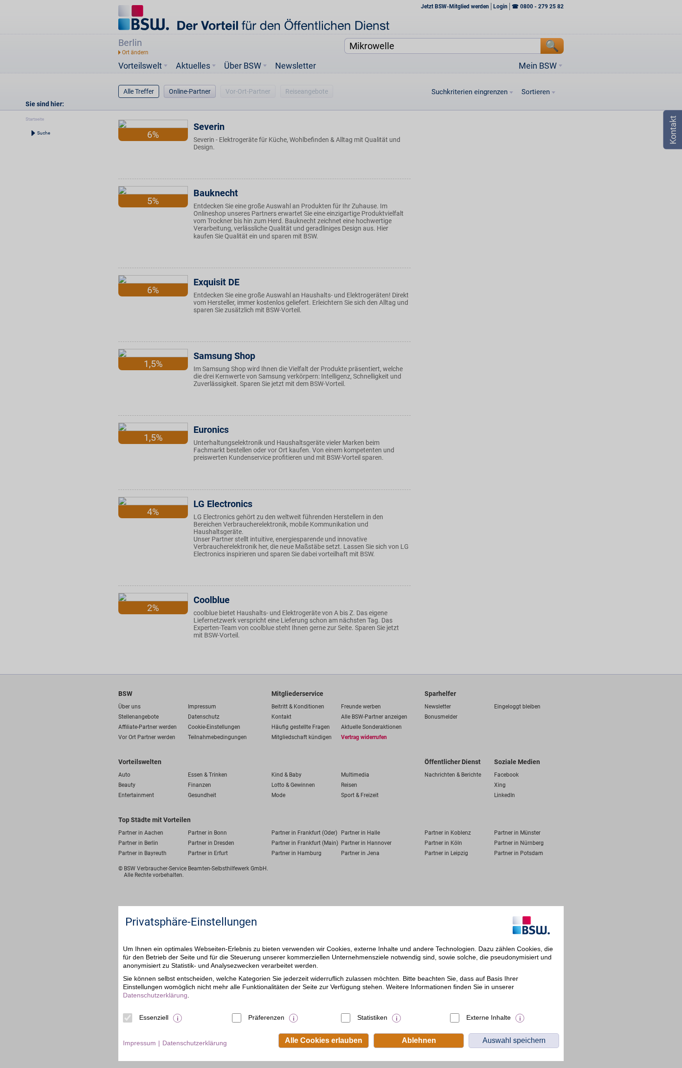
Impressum (139, 1043)
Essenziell (153, 1017)
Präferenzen (266, 1017)
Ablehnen (419, 1040)
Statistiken (372, 1017)
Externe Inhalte (488, 1017)
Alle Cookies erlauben (323, 1040)
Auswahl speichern (514, 1040)
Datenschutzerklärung (155, 995)
